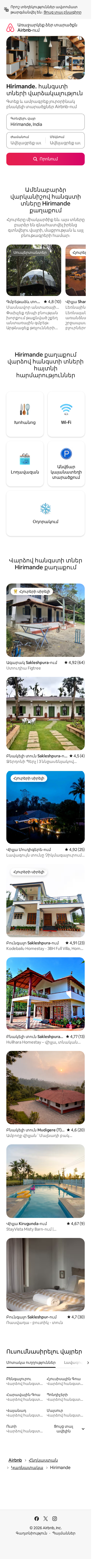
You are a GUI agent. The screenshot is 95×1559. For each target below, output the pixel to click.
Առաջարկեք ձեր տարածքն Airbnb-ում (47, 27)
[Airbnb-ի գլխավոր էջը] (10, 27)
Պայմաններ (63, 1533)
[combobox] (45, 124)
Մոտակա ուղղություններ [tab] (31, 1362)
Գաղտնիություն (31, 1533)
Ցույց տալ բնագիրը (63, 12)
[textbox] (26, 143)
